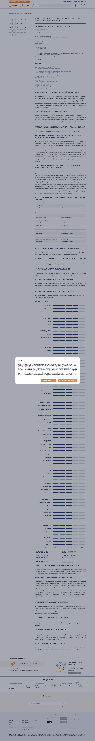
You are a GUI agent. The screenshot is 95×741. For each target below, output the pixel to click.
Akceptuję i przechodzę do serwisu (67, 380)
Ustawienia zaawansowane (48, 380)
